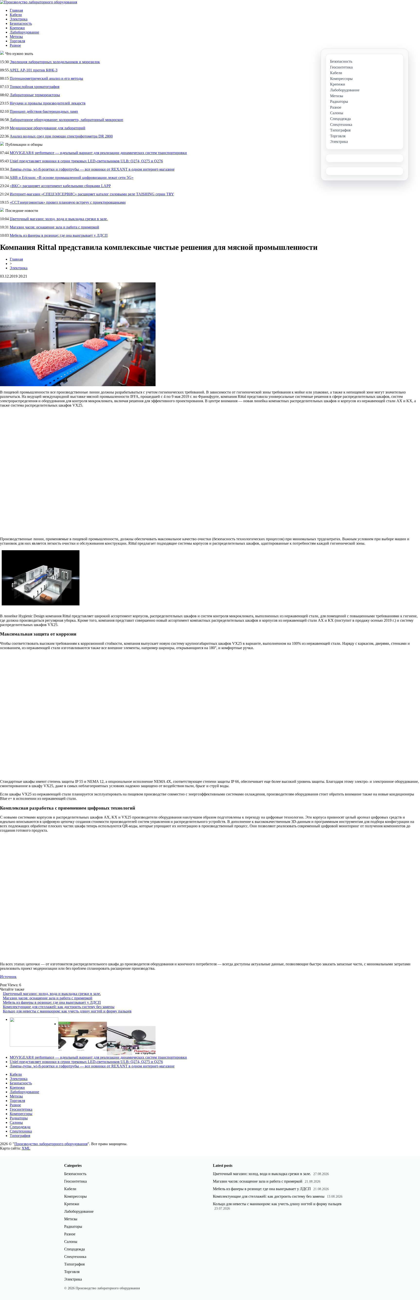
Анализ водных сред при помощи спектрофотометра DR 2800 (61, 136)
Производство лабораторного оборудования (51, 1144)
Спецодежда (20, 1127)
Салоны (16, 1122)
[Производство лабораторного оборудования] (38, 2)
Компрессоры (21, 1114)
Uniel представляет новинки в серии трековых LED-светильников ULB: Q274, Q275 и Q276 (86, 161)
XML (26, 1148)
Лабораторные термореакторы (35, 95)
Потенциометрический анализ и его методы (46, 78)
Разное (15, 45)
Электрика (18, 19)
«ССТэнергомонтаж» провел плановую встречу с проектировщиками (68, 202)
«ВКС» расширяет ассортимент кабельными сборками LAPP (60, 186)
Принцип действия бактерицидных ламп (44, 111)
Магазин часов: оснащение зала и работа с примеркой (54, 227)
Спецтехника (21, 1131)
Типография (20, 1136)
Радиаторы (19, 1118)
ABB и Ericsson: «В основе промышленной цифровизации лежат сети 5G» (71, 177)
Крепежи (17, 28)
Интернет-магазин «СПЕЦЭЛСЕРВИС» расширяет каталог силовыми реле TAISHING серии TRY (92, 194)
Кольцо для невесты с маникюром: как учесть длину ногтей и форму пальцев (67, 1011)
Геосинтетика (21, 1109)
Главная (16, 10)
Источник (8, 977)
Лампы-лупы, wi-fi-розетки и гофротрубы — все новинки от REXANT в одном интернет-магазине (92, 169)
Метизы (16, 37)
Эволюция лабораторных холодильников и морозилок (55, 62)
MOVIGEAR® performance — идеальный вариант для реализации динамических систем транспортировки (98, 153)
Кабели (16, 15)
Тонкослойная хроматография (34, 87)
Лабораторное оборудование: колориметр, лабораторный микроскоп (66, 120)
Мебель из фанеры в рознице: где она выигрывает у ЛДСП (59, 235)
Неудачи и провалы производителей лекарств (48, 103)
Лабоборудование (24, 32)
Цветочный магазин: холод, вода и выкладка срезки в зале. (59, 219)
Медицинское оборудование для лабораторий (47, 128)
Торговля (17, 41)
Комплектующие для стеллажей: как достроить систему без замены (58, 1007)
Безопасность (21, 23)
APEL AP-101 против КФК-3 (33, 70)
